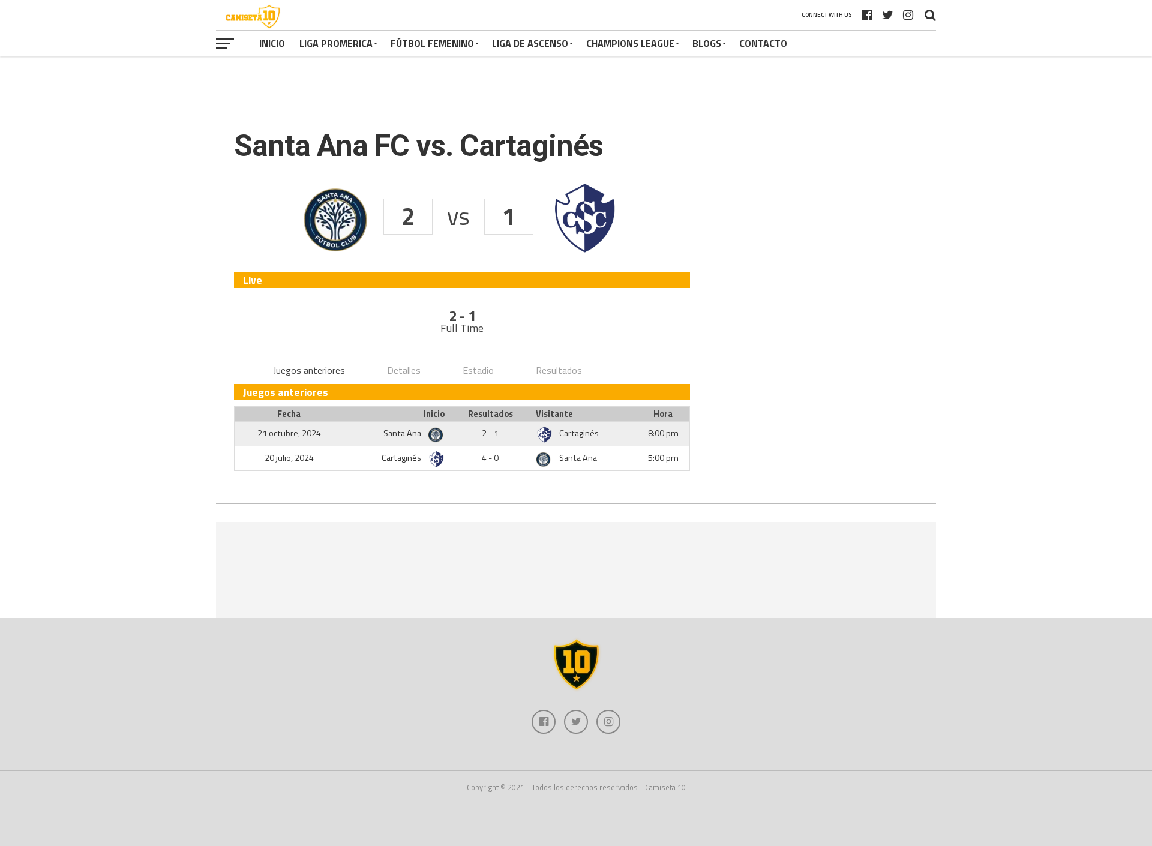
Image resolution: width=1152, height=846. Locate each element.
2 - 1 (490, 433)
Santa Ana (403, 433)
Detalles (404, 370)
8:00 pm (663, 433)
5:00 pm (663, 457)
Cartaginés (579, 433)
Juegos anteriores (309, 370)
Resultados (559, 370)
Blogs (706, 43)
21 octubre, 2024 (289, 433)
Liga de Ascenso (530, 43)
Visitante (554, 414)
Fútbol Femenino (432, 43)
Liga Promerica (336, 43)
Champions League (630, 43)
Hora (663, 414)
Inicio (272, 43)
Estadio (478, 370)
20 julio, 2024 (289, 457)
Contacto (763, 43)
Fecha (289, 414)
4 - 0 (490, 457)
